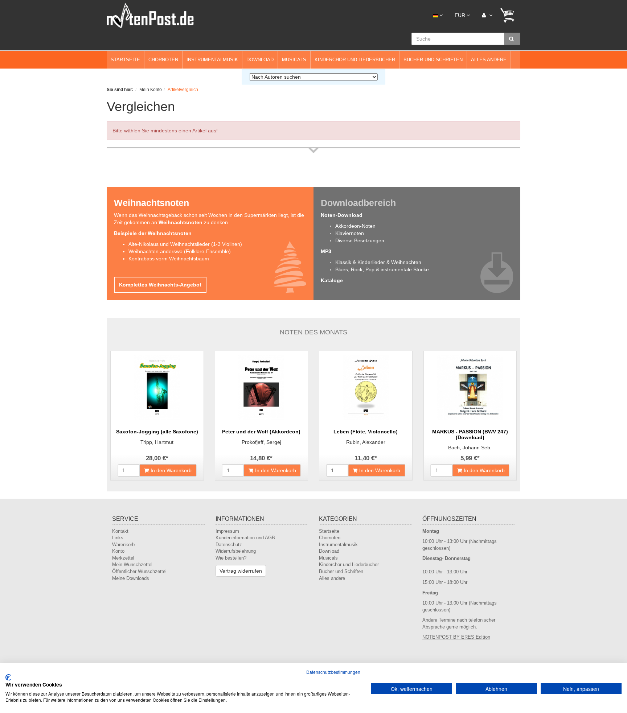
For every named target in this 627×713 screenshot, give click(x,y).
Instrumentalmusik (212, 59)
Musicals (294, 59)
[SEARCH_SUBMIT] (512, 39)
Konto (118, 551)
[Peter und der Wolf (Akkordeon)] (261, 387)
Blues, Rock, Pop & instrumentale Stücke (382, 269)
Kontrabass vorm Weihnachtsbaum (168, 258)
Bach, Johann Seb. (470, 447)
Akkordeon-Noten (355, 226)
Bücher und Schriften (433, 59)
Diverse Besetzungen (359, 240)
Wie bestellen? (231, 558)
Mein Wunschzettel (132, 564)
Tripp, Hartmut (156, 442)
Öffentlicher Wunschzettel (139, 571)
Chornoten (163, 59)
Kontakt (120, 531)
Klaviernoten (349, 233)
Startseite (125, 59)
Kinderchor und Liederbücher (355, 59)
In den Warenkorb (171, 470)
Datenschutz (229, 544)
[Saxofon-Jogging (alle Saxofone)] (157, 387)
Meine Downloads (130, 578)
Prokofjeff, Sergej (261, 442)
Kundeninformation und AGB (245, 537)
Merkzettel (123, 558)
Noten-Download (341, 215)
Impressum (227, 531)
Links (117, 537)
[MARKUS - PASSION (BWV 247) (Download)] (470, 387)
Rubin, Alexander (365, 442)
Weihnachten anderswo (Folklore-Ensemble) (179, 251)
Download (260, 59)
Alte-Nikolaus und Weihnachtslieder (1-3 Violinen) (185, 244)
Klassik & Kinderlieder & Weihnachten (378, 262)
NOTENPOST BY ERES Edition (456, 637)
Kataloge (332, 280)
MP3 (326, 251)
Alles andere (489, 59)
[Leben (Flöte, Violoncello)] (365, 387)
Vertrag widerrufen (241, 571)
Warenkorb (123, 544)
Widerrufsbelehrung (236, 551)
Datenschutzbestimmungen (333, 672)
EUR (461, 15)
